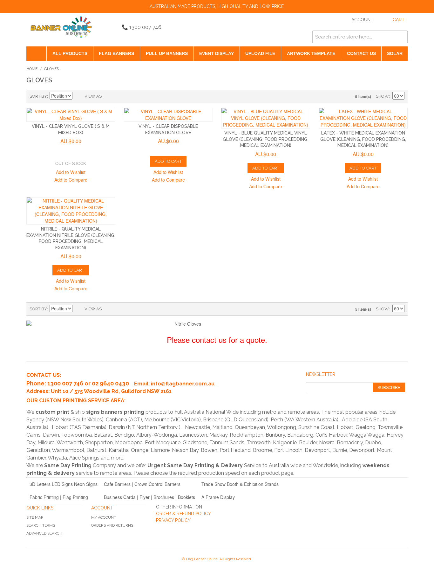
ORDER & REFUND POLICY (183, 513)
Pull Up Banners (167, 53)
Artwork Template (311, 53)
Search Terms (40, 525)
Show (382, 96)
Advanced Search (44, 533)
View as (93, 96)
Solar (395, 53)
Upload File (260, 53)
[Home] (36, 53)
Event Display (216, 53)
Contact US (361, 53)
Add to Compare (70, 179)
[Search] (401, 37)
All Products (69, 53)
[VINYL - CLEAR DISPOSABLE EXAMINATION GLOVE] (168, 115)
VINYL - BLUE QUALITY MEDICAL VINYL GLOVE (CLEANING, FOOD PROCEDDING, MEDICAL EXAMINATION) (266, 139)
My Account (103, 517)
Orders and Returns (112, 525)
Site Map (34, 517)
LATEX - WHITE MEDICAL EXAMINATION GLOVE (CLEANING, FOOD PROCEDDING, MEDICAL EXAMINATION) (363, 139)
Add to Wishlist (70, 172)
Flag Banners (116, 53)
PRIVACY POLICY (173, 520)
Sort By (38, 96)
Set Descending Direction (78, 96)
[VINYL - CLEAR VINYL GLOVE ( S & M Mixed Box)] (70, 115)
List (120, 96)
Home (31, 68)
